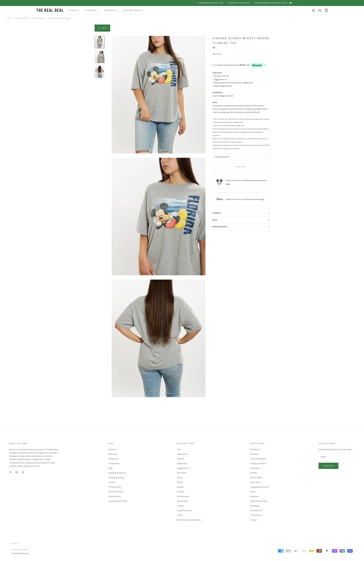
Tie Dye (253, 520)
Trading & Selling (116, 477)
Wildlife (253, 473)
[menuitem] (74, 10)
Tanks (179, 515)
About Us (112, 449)
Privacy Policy (114, 487)
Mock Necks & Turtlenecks (189, 520)
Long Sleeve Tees (184, 510)
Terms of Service (115, 491)
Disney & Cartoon (22, 18)
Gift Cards (112, 454)
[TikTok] (23, 472)
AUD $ (14, 543)
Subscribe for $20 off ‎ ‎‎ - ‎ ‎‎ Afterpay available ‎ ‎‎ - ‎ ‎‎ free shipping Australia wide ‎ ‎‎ (257, 3)
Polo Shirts (182, 473)
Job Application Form (117, 501)
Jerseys (180, 506)
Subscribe (328, 466)
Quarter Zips (182, 501)
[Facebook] (10, 472)
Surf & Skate (256, 477)
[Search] (319, 10)
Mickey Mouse (38, 18)
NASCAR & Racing (258, 501)
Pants (179, 477)
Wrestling (254, 506)
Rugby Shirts (182, 468)
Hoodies (180, 491)
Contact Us (113, 459)
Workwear (254, 468)
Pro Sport (254, 454)
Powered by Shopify (20, 553)
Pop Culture (255, 482)
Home (9, 18)
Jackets (180, 459)
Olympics (254, 496)
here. (228, 184)
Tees (179, 449)
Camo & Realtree (258, 459)
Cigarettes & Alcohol (259, 487)
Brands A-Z (255, 449)
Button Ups (182, 463)
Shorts (180, 482)
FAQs (110, 468)
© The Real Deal (19, 550)
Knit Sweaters (183, 496)
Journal (111, 482)
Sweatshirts (182, 454)
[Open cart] (326, 10)
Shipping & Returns (117, 473)
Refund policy (114, 496)
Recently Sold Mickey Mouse (59, 18)
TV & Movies (256, 515)
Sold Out (241, 167)
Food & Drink (256, 510)
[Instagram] (17, 472)
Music (253, 491)
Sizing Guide (114, 463)
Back (104, 28)
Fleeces (180, 487)
